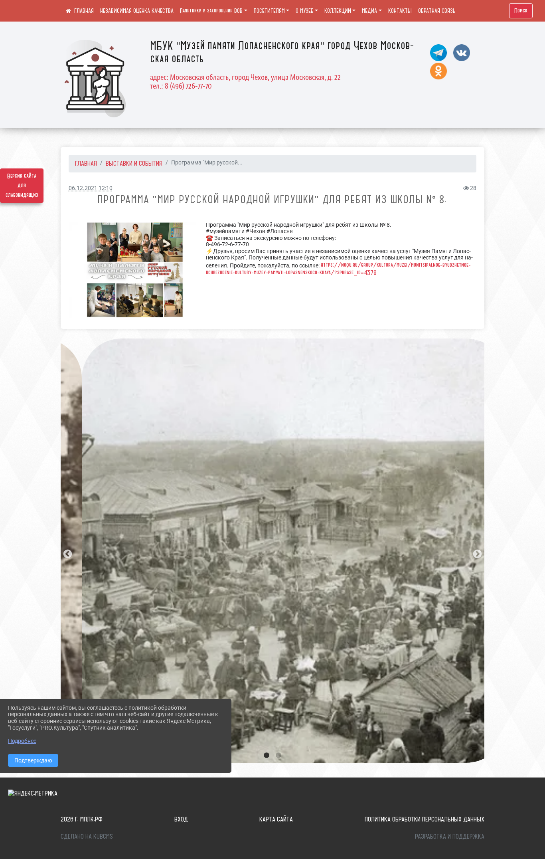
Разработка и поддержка (449, 836)
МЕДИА (369, 10)
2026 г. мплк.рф (82, 819)
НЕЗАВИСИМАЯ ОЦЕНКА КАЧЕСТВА (137, 10)
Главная (86, 163)
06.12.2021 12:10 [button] (91, 188)
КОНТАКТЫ (400, 10)
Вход (181, 819)
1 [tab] (267, 756)
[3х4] (135, 270)
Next (476, 553)
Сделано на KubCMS (87, 836)
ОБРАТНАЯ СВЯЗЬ (437, 10)
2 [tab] (278, 756)
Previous (67, 553)
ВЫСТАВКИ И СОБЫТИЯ (134, 163)
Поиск (520, 11)
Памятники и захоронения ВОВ (211, 10)
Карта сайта (276, 819)
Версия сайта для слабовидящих (22, 185)
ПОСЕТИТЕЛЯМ (269, 10)
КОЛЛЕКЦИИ (337, 10)
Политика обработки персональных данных (424, 819)
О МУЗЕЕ (304, 10)
